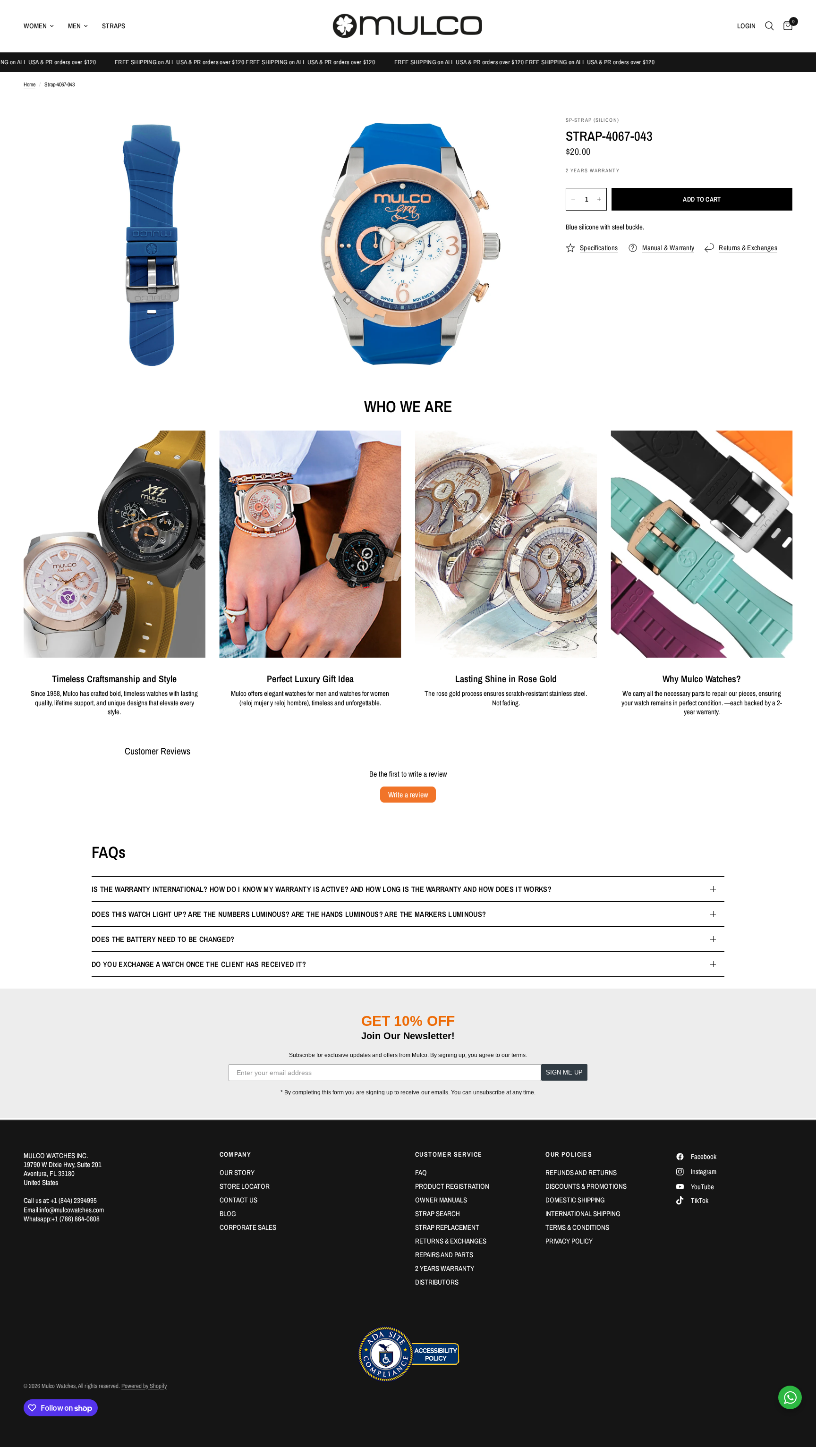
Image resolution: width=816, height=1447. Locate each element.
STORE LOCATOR (245, 1186)
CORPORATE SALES (248, 1227)
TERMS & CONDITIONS (577, 1227)
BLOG (228, 1214)
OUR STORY (237, 1172)
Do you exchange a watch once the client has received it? (199, 964)
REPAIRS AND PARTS (444, 1255)
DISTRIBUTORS (437, 1282)
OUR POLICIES (568, 1154)
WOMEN (35, 26)
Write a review (408, 794)
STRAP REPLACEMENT (447, 1227)
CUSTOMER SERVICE (448, 1154)
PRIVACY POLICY (569, 1241)
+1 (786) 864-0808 (75, 1219)
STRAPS (113, 26)
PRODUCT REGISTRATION (452, 1186)
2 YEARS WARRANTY (444, 1268)
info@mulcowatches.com (72, 1210)
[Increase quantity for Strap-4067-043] (599, 199)
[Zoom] (260, 136)
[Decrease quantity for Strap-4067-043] (573, 199)
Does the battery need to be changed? (163, 939)
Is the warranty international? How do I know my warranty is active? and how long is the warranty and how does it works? (322, 889)
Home (29, 84)
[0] (785, 26)
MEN (74, 26)
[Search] (769, 26)
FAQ (421, 1172)
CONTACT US (238, 1200)
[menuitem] (42, 26)
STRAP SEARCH (437, 1214)
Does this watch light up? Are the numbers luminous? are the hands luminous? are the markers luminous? (289, 914)
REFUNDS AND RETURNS (581, 1172)
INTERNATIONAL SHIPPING (582, 1214)
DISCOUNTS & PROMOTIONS (586, 1186)
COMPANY (236, 1154)
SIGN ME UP (564, 1072)
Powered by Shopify (144, 1386)
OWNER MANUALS (441, 1200)
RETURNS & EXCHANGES (450, 1241)
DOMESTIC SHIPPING (575, 1200)
